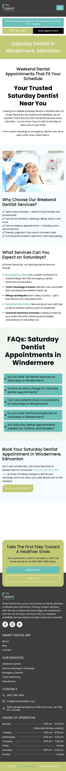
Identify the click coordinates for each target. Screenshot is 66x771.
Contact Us (33, 578)
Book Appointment (48, 30)
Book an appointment (18, 488)
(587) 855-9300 (17, 30)
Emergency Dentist (12, 672)
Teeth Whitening (11, 677)
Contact (6, 650)
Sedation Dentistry (17, 304)
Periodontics (9, 681)
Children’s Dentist (11, 663)
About (5, 641)
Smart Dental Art (27, 766)
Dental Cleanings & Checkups (18, 668)
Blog (4, 645)
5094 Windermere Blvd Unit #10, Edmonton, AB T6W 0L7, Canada (33, 23)
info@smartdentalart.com (21, 701)
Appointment (33, 569)
